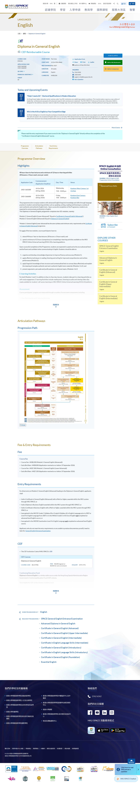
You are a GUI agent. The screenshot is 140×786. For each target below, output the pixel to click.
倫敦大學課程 (47, 709)
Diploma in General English (60, 219)
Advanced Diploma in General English (58, 623)
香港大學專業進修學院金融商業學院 (18, 696)
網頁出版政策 (51, 748)
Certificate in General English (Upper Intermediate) (64, 633)
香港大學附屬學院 (12, 712)
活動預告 (63, 3)
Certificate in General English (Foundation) (60, 657)
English (25, 25)
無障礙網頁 (75, 748)
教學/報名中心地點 (17, 748)
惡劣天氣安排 (107, 3)
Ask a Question (78, 79)
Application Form (79, 59)
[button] (117, 4)
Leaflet (92, 62)
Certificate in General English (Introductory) (61, 647)
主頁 (19, 33)
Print (83, 62)
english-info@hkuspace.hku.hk (83, 77)
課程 (24, 33)
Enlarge (22, 425)
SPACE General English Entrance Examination (62, 619)
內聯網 (43, 748)
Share (76, 62)
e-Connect (112, 225)
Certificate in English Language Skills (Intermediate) (64, 643)
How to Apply (113, 55)
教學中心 (84, 3)
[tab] (56, 158)
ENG (51, 3)
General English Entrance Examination (37, 531)
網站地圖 (67, 748)
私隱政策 (59, 748)
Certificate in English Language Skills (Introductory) (64, 652)
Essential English (48, 662)
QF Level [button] (20, 71)
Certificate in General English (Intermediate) (61, 638)
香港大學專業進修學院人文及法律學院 (19, 700)
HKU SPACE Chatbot (128, 779)
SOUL (99, 3)
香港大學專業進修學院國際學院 (17, 723)
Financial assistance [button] (25, 74)
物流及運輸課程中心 (50, 721)
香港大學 (45, 3)
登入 (124, 3)
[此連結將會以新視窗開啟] (103, 730)
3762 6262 (97, 696)
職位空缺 (7, 748)
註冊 (133, 3)
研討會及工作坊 (72, 3)
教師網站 (35, 748)
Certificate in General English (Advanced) (69, 216)
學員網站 (93, 3)
